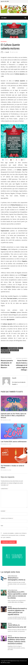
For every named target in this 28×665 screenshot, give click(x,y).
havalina (20, 348)
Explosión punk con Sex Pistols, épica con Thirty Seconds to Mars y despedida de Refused (13, 415)
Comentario (5, 488)
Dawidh (7, 52)
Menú (4, 17)
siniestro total (14, 350)
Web (2, 525)
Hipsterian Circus (14, 660)
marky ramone (5, 350)
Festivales (4, 41)
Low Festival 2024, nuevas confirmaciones (14, 442)
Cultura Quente (13, 348)
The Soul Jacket (5, 352)
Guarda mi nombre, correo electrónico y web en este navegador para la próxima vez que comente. (14, 535)
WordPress (4, 662)
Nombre (3, 511)
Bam (9, 662)
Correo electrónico (7, 518)
